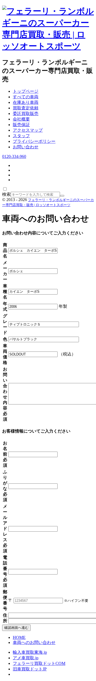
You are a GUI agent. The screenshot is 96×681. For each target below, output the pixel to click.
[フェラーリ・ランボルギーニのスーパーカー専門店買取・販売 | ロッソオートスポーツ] (48, 46)
